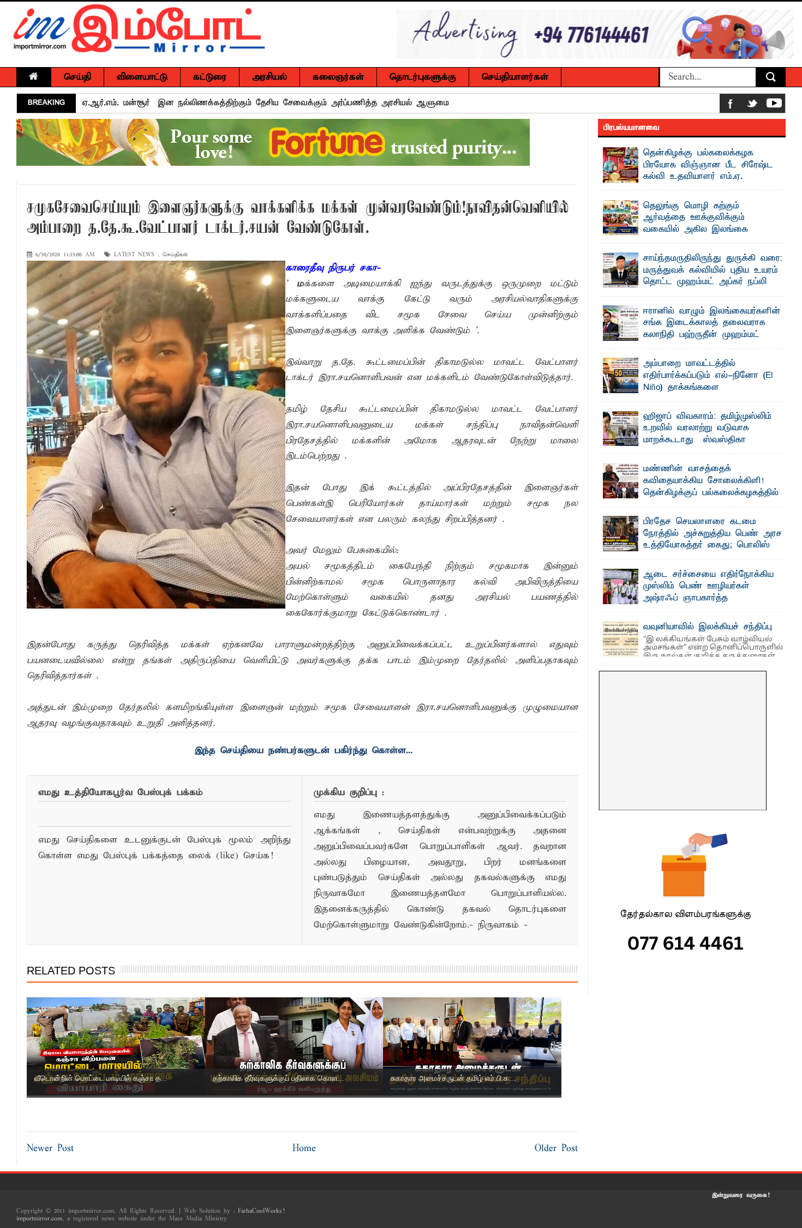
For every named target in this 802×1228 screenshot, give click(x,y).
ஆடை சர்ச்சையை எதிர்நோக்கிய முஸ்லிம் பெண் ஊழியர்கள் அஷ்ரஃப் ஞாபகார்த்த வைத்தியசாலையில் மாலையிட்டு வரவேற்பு (688, 598)
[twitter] (752, 105)
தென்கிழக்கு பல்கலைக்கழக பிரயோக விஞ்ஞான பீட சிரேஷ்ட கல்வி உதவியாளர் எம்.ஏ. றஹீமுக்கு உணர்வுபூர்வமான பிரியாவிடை (688, 177)
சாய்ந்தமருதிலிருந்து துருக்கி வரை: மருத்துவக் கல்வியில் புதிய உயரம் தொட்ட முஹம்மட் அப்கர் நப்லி (712, 270)
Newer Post (50, 1148)
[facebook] (730, 105)
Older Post (556, 1148)
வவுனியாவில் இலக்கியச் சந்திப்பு (707, 627)
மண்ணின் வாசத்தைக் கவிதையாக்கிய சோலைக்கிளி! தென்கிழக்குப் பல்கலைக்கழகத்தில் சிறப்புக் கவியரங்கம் (287, 103)
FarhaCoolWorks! (261, 1211)
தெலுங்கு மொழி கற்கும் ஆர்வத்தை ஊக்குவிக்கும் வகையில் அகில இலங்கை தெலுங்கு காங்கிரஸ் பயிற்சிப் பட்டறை (680, 229)
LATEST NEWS (134, 254)
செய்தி (77, 77)
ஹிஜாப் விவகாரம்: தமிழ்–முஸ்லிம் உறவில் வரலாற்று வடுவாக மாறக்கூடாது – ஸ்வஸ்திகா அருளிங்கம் (707, 434)
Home (304, 1148)
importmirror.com (39, 1219)
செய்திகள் (175, 254)
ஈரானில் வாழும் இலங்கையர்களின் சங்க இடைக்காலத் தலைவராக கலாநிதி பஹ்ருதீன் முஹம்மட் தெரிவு (712, 329)
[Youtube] (774, 105)
